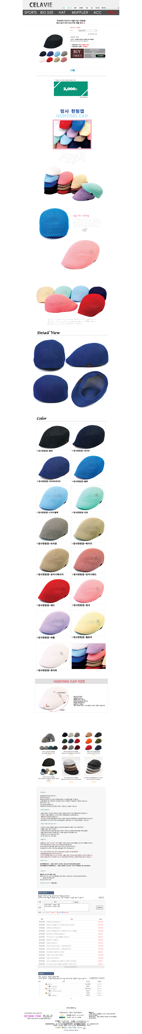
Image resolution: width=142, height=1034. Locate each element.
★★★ (52, 912)
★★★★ (59, 912)
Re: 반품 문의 (53, 986)
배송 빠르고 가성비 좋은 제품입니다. (55, 934)
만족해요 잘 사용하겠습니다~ (54, 922)
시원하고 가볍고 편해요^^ (53, 958)
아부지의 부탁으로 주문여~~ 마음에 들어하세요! (58, 946)
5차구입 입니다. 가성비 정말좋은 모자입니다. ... (58, 937)
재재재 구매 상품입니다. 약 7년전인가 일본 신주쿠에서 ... (61, 925)
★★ (48, 912)
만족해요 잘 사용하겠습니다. (53, 928)
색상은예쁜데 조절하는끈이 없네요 (55, 952)
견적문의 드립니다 (52, 988)
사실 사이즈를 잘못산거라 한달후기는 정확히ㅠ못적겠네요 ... (62, 961)
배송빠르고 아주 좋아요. (52, 940)
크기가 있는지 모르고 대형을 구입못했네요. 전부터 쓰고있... (61, 964)
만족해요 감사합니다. (51, 943)
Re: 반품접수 (53, 995)
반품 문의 (49, 984)
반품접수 (49, 993)
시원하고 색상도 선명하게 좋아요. (55, 955)
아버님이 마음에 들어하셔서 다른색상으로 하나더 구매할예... (62, 931)
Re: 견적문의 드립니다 (56, 991)
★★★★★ (66, 912)
